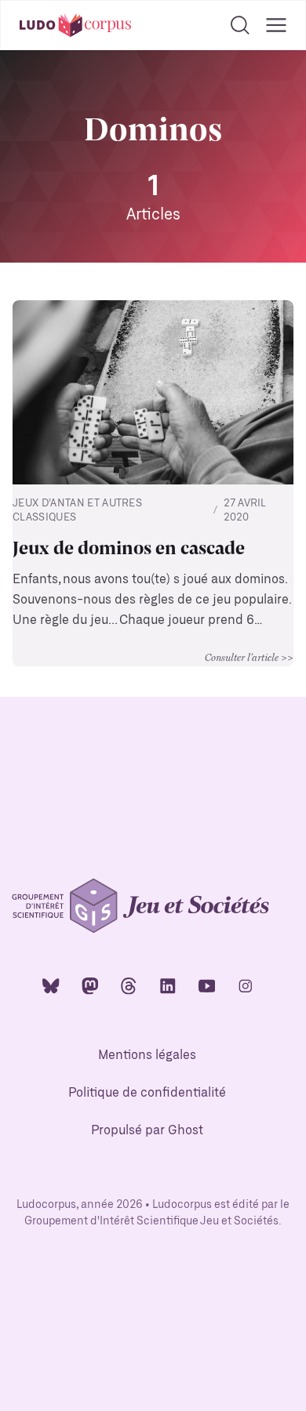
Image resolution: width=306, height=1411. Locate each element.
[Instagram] (245, 985)
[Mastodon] (90, 985)
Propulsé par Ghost (147, 1131)
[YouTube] (207, 985)
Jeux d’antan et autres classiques (77, 511)
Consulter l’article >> (249, 657)
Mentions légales (147, 1055)
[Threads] (128, 985)
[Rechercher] (240, 25)
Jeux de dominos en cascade (129, 546)
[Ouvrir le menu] (276, 25)
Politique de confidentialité (147, 1093)
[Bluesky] (51, 985)
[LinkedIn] (168, 985)
